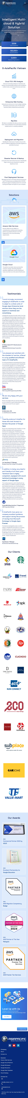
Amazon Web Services (6, 1060)
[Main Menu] (25, 3)
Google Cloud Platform (7, 1062)
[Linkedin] (18, 1045)
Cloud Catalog (4, 1073)
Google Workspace (5, 1065)
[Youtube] (14, 1045)
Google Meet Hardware (7, 1070)
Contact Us (4, 1054)
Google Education (5, 1067)
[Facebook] (9, 1045)
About (2, 1051)
